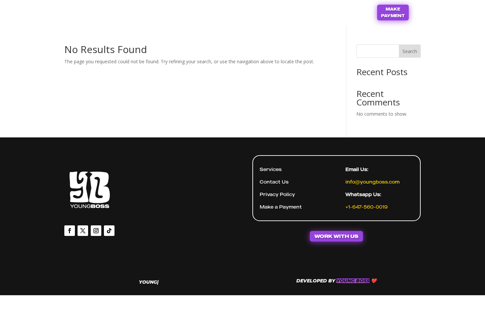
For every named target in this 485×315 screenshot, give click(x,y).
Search (410, 51)
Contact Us (255, 11)
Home (220, 11)
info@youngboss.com (372, 182)
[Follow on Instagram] (96, 230)
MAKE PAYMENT (393, 12)
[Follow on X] (83, 230)
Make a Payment (281, 207)
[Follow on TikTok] (109, 230)
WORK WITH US (336, 236)
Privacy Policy (277, 194)
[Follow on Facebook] (69, 230)
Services (271, 169)
